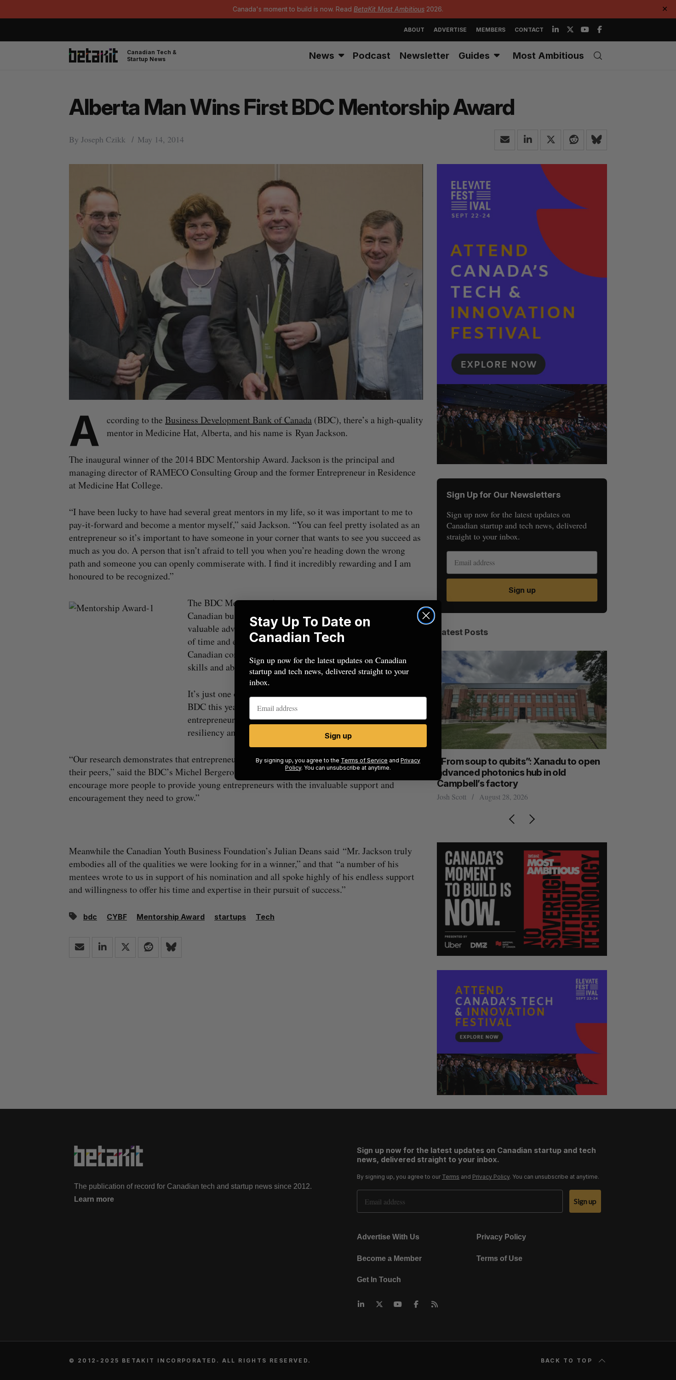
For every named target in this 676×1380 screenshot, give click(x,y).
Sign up (338, 735)
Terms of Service (364, 760)
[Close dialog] (426, 616)
